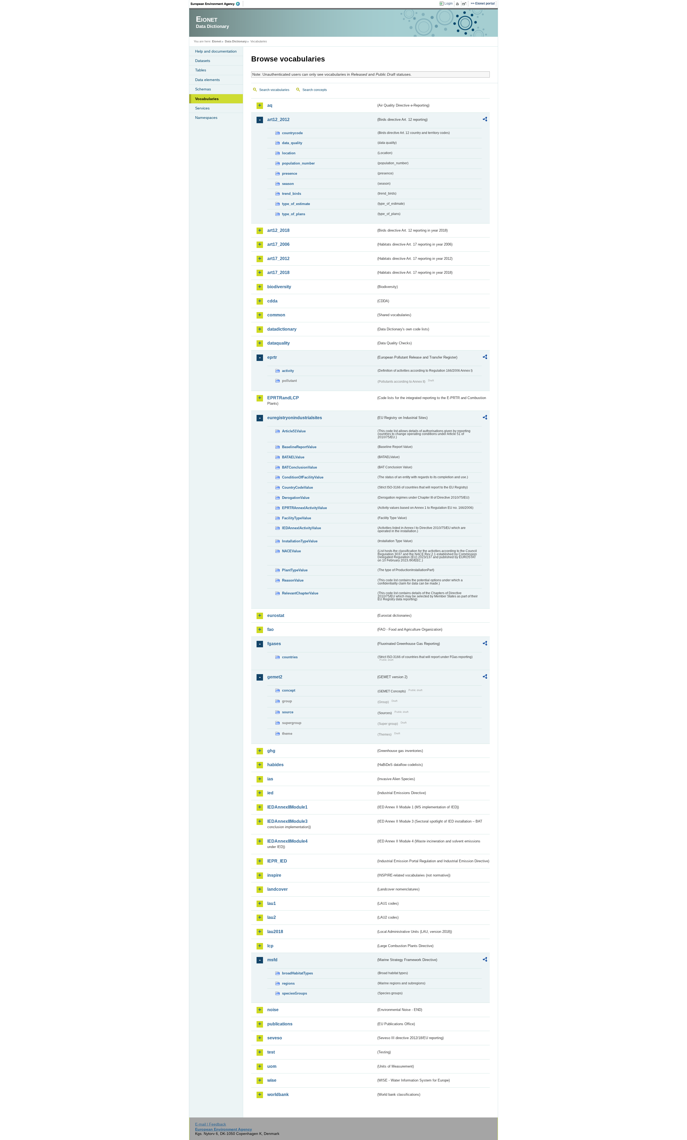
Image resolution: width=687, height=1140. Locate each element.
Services (202, 108)
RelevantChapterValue (300, 593)
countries (290, 657)
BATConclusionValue (299, 467)
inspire (274, 875)
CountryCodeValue (297, 487)
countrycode (292, 133)
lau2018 (275, 931)
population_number (298, 163)
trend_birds (291, 194)
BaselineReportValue (299, 447)
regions (288, 983)
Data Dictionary (236, 41)
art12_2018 (278, 230)
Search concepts (314, 90)
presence (289, 173)
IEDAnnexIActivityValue (301, 528)
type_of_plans (293, 214)
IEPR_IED (277, 861)
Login (448, 3)
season (288, 184)
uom (271, 1066)
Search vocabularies (274, 90)
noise (273, 1009)
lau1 (271, 903)
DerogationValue (295, 498)
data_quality (292, 143)
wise (271, 1080)
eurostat (275, 615)
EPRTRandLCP (283, 398)
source (287, 712)
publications (280, 1024)
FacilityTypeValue (296, 518)
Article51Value (294, 431)
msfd (272, 960)
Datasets (202, 61)
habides (275, 764)
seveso (274, 1038)
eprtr (272, 357)
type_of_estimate (296, 204)
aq (269, 105)
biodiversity (279, 286)
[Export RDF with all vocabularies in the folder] (485, 120)
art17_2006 (278, 244)
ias (270, 779)
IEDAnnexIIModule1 (287, 807)
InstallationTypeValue (299, 541)
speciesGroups (294, 993)
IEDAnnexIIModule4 (287, 841)
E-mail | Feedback (210, 1124)
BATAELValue (293, 457)
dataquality (278, 343)
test (271, 1052)
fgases (274, 643)
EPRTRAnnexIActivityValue (304, 508)
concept (288, 690)
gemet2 (274, 677)
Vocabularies (207, 99)
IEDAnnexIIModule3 (287, 821)
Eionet (216, 41)
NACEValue (291, 551)
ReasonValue (293, 580)
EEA (217, 3)
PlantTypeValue (295, 570)
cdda (272, 301)
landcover (277, 889)
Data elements (207, 80)
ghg (271, 750)
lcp (270, 946)
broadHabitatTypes (297, 973)
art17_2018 (278, 272)
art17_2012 (278, 258)
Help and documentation (216, 51)
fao (270, 629)
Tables (200, 70)
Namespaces (206, 117)
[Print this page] (458, 3)
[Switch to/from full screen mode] (465, 3)
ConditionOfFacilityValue (302, 477)
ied (270, 793)
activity (288, 371)
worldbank (278, 1094)
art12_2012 (278, 119)
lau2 (271, 917)
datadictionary (282, 329)
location (288, 153)
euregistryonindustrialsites (294, 417)
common (276, 315)
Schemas (203, 89)
